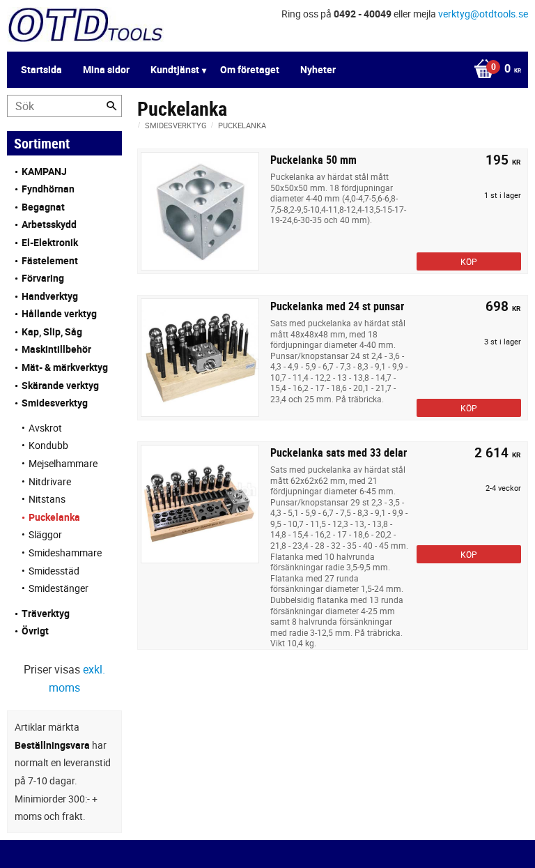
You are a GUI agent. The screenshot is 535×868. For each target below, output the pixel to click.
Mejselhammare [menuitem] (63, 463)
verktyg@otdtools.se (483, 13)
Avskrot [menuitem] (45, 427)
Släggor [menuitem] (45, 534)
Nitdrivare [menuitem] (50, 481)
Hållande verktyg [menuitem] (59, 313)
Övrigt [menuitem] (35, 630)
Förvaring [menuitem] (43, 277)
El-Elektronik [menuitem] (50, 242)
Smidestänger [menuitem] (58, 588)
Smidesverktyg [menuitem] (55, 402)
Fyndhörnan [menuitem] (48, 188)
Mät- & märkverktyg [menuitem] (65, 367)
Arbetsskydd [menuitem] (49, 224)
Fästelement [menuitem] (50, 260)
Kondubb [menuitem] (48, 445)
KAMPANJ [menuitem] (44, 171)
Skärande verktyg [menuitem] (60, 385)
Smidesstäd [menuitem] (54, 570)
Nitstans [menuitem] (47, 498)
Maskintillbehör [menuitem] (56, 349)
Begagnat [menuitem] (43, 206)
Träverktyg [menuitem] (46, 613)
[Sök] (111, 106)
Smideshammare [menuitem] (65, 552)
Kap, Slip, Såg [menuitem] (52, 331)
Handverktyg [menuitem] (50, 296)
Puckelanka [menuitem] (54, 517)
